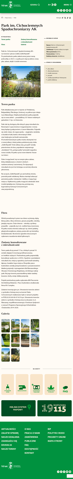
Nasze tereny (8, 448)
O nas (28, 429)
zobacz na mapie (63, 49)
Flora (3, 44)
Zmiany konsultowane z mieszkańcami (29, 40)
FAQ (26, 445)
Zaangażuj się (9, 441)
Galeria (23, 44)
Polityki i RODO (56, 433)
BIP (49, 429)
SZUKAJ (33, 4)
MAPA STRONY (55, 441)
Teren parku (5, 39)
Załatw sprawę (10, 433)
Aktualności (8, 429)
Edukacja (6, 445)
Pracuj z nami (32, 433)
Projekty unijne (57, 437)
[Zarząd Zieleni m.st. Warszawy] (11, 8)
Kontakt (29, 452)
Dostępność (31, 448)
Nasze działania (10, 437)
